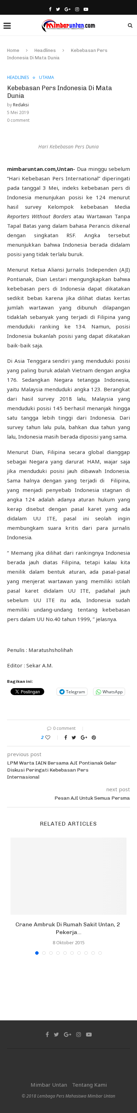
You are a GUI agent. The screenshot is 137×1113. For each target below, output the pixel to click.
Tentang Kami (89, 1084)
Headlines (45, 50)
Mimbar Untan (49, 1084)
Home (13, 50)
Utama (46, 77)
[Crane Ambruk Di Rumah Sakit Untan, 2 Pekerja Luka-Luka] (68, 876)
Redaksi (21, 105)
